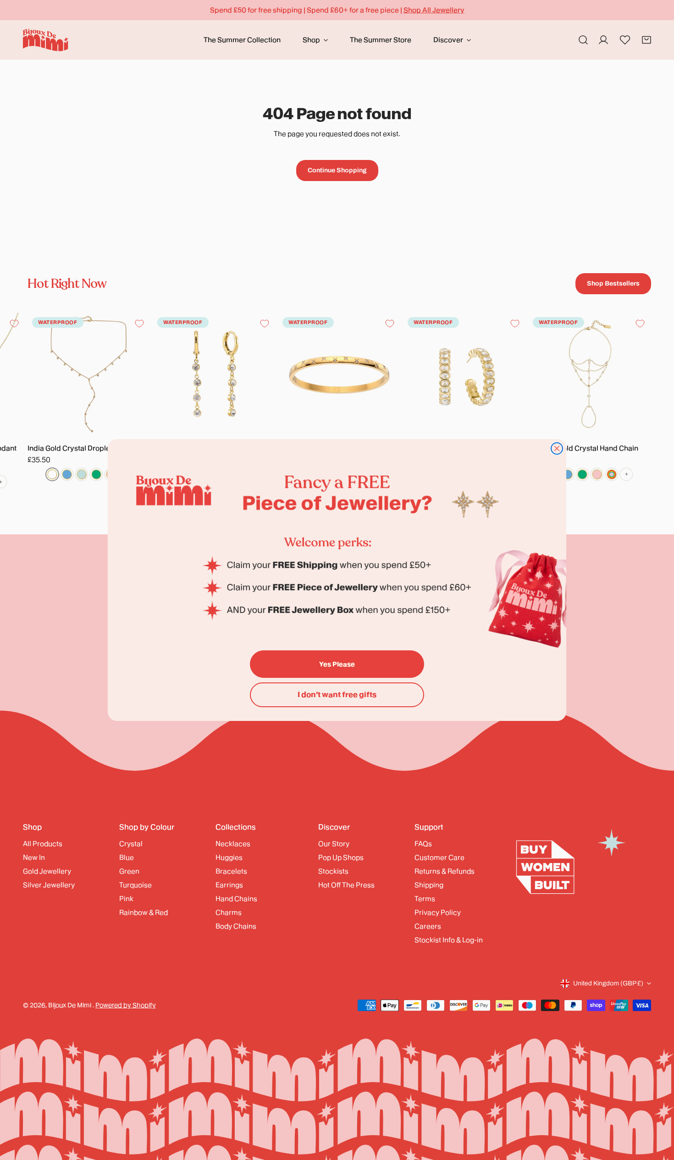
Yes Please (337, 664)
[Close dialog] (557, 448)
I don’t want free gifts (337, 694)
